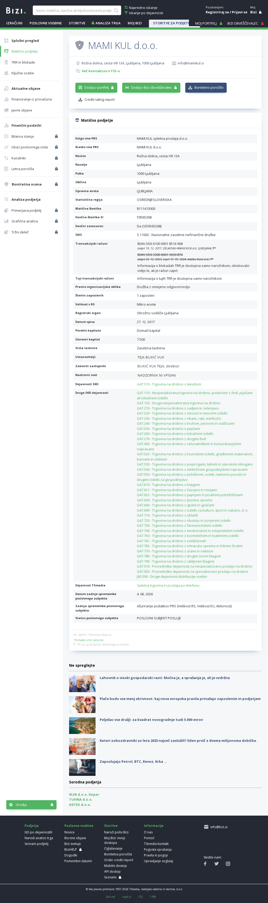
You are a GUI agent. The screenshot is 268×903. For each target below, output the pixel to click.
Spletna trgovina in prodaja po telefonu (168, 585)
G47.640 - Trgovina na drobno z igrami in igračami (175, 505)
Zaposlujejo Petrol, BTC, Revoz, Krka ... (133, 761)
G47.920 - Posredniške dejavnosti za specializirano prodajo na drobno (192, 571)
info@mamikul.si (191, 63)
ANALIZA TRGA (108, 23)
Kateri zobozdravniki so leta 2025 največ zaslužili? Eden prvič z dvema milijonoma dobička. (178, 740)
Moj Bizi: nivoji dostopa (114, 840)
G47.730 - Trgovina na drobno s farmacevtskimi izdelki (179, 525)
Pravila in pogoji (156, 855)
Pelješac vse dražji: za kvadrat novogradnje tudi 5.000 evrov (151, 719)
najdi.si (126, 897)
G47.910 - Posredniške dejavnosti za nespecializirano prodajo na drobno (194, 566)
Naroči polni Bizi (116, 832)
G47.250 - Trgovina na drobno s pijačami (168, 428)
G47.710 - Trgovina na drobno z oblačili (167, 515)
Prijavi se (239, 12)
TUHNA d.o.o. (81, 799)
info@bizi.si (218, 827)
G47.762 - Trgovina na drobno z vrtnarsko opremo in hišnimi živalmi (190, 545)
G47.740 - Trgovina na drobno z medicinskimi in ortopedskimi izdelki (190, 530)
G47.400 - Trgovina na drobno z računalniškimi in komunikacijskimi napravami (189, 446)
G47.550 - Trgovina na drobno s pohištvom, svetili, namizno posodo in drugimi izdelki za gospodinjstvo (191, 477)
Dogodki (70, 855)
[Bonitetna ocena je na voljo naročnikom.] (79, 45)
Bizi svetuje (72, 844)
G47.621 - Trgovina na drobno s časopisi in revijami (177, 489)
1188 (153, 897)
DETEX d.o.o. (80, 804)
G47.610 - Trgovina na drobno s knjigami (168, 484)
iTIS (140, 897)
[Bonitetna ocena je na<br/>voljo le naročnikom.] (57, 184)
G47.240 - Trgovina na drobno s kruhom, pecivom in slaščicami (185, 423)
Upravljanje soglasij (158, 861)
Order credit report (118, 860)
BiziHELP (70, 849)
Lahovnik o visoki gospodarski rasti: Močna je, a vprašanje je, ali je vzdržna (165, 677)
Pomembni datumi (78, 861)
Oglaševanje (113, 848)
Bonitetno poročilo (209, 87)
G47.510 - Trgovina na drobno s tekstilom (169, 384)
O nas (148, 832)
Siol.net (110, 897)
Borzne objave (75, 838)
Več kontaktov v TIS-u (101, 71)
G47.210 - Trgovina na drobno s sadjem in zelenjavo (178, 408)
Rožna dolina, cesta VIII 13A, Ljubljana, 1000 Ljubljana (123, 63)
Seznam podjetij (36, 844)
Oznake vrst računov (89, 640)
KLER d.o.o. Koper (84, 794)
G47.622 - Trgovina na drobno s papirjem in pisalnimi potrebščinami (190, 494)
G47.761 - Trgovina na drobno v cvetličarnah (171, 541)
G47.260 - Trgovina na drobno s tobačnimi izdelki (175, 433)
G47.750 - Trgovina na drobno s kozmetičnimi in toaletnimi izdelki (188, 535)
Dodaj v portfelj (97, 87)
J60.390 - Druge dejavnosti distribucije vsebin (172, 576)
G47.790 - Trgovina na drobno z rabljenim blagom (175, 561)
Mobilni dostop (115, 865)
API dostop (112, 871)
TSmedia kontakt (156, 844)
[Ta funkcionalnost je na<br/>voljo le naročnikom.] (57, 136)
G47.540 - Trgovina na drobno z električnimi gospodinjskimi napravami (192, 469)
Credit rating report (100, 99)
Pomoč (149, 838)
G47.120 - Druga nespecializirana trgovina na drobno (178, 403)
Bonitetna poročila (118, 854)
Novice (69, 832)
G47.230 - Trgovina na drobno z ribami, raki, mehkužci (179, 418)
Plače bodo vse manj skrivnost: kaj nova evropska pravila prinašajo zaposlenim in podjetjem (180, 698)
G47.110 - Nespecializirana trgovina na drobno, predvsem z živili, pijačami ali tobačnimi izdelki (195, 395)
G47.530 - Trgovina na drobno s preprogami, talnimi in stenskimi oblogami (195, 464)
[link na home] (16, 10)
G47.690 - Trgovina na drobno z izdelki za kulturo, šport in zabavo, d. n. (192, 510)
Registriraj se (217, 12)
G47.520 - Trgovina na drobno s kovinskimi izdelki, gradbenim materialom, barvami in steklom (195, 457)
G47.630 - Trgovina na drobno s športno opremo (175, 500)
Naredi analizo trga (39, 838)
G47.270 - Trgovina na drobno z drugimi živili (171, 438)
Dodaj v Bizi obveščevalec (151, 87)
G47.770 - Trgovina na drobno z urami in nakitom (175, 551)
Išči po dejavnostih (38, 832)
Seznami (110, 877)
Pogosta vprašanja (158, 849)
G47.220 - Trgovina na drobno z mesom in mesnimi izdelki (182, 413)
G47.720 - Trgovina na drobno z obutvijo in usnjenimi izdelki (184, 520)
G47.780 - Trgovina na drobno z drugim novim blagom (179, 556)
